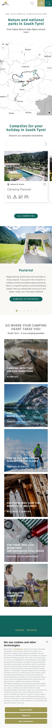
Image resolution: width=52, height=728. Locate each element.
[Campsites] (48, 3)
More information (26, 721)
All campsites (26, 216)
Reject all (26, 715)
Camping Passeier (19, 189)
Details (15, 176)
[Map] (26, 78)
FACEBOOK (19, 630)
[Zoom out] (3, 48)
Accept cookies (26, 710)
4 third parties (18, 649)
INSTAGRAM (32, 630)
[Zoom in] (3, 44)
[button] (47, 642)
